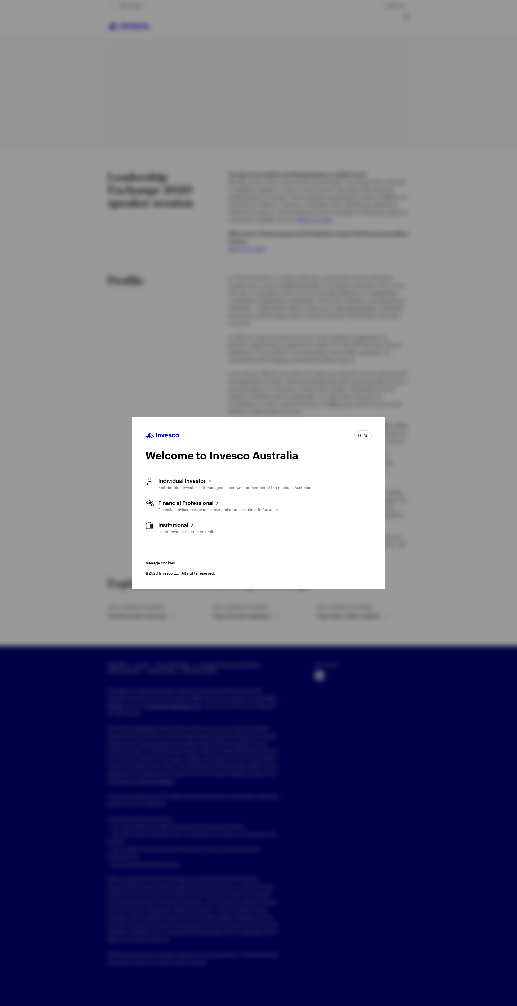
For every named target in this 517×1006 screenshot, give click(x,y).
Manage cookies (160, 563)
